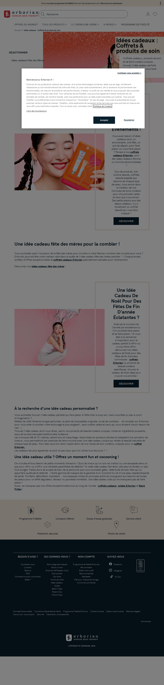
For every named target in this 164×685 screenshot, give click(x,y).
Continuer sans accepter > (129, 72)
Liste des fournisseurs (36, 110)
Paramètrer (129, 119)
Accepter (104, 120)
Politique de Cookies (102, 106)
